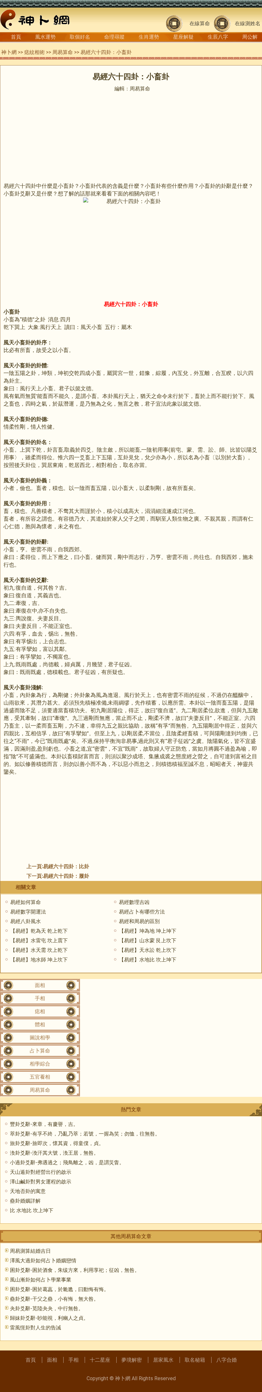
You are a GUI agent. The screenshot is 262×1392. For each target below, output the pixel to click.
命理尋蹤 (114, 37)
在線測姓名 (247, 23)
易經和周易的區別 (139, 921)
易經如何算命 (25, 902)
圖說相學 (40, 1038)
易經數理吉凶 (134, 902)
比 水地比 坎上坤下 (31, 1210)
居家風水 (163, 1360)
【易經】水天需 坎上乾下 (39, 950)
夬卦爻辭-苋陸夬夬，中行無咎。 (46, 1308)
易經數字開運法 (28, 912)
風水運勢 (45, 37)
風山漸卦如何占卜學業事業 (40, 1280)
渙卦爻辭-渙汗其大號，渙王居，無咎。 (54, 1153)
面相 (40, 985)
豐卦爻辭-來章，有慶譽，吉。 (44, 1124)
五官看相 (40, 1077)
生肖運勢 (149, 37)
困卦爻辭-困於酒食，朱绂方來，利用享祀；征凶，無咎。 (75, 1270)
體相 (40, 1024)
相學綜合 (40, 1064)
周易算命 (62, 52)
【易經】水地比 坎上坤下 (147, 960)
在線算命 (199, 23)
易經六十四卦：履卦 (66, 876)
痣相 (40, 1011)
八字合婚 (226, 1360)
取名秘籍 (195, 1360)
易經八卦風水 (25, 921)
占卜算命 (40, 1051)
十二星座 (100, 1360)
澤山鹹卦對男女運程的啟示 (40, 1182)
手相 (40, 998)
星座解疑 (183, 37)
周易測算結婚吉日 (30, 1251)
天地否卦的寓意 (28, 1191)
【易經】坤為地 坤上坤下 (147, 931)
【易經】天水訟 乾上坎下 (147, 950)
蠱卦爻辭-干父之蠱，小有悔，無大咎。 (54, 1299)
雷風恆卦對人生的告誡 (35, 1328)
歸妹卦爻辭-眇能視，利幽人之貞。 (49, 1318)
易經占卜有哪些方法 (142, 912)
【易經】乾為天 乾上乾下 (39, 931)
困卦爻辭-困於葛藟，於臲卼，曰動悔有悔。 (59, 1289)
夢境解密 (131, 1360)
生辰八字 (218, 37)
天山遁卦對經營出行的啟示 (40, 1172)
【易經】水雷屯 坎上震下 (39, 940)
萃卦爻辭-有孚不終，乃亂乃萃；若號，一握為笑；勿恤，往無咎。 (85, 1134)
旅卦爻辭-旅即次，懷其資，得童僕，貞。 (57, 1143)
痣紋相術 (34, 52)
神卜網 (9, 52)
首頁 (16, 37)
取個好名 (80, 37)
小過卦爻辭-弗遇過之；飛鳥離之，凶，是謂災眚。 (67, 1162)
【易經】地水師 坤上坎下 (39, 960)
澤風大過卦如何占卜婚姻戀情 (43, 1261)
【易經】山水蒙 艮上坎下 (147, 940)
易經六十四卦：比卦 (66, 866)
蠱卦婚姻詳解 (25, 1201)
